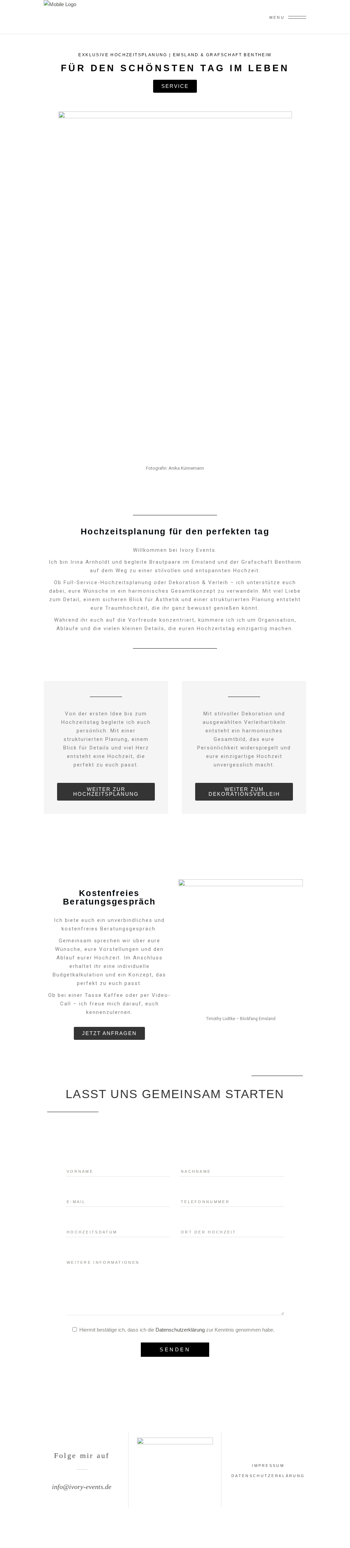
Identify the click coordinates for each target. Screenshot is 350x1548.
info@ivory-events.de (81, 1486)
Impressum (268, 1465)
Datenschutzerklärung (180, 1330)
